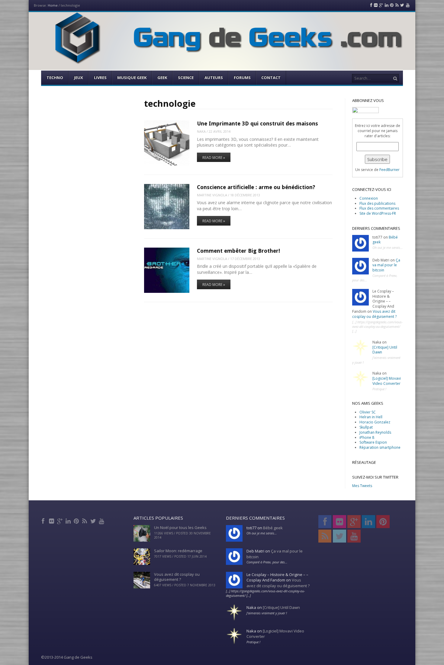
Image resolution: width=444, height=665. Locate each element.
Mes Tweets (362, 485)
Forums (242, 77)
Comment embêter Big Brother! (238, 251)
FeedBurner (389, 169)
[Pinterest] (76, 520)
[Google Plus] (60, 520)
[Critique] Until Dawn (384, 350)
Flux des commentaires (379, 208)
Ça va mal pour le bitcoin (386, 265)
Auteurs (213, 77)
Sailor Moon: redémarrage (178, 550)
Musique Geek (131, 77)
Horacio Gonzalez (374, 422)
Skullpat (366, 427)
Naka (201, 131)
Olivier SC (367, 412)
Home (53, 5)
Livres (100, 77)
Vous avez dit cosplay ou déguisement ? (374, 314)
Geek (162, 77)
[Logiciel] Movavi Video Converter (386, 381)
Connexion (368, 198)
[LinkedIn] (68, 520)
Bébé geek (273, 527)
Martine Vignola (212, 195)
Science (186, 77)
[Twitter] (93, 520)
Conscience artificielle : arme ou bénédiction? (256, 187)
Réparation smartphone (380, 447)
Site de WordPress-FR (377, 213)
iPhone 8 (366, 437)
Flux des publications (377, 203)
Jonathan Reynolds (375, 432)
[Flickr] (52, 520)
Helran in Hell (370, 417)
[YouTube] (102, 520)
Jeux (78, 77)
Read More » (213, 157)
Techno (55, 77)
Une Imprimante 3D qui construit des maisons (257, 123)
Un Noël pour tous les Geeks (180, 527)
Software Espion (373, 442)
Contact (271, 77)
